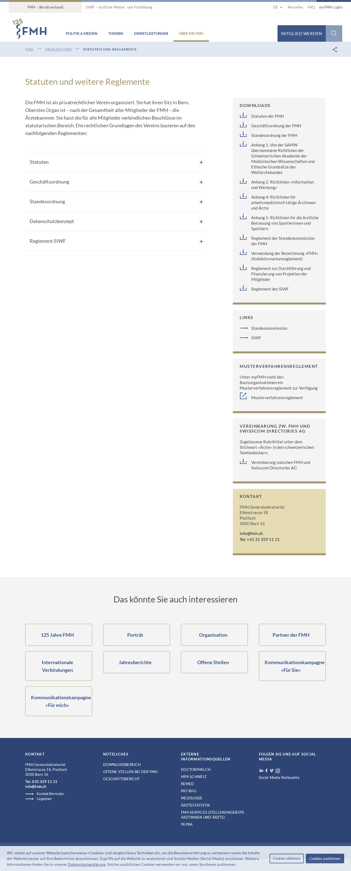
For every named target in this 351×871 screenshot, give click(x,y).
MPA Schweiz (193, 776)
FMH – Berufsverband (45, 7)
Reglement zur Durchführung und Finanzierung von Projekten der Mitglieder (281, 274)
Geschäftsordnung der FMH (276, 125)
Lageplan (44, 798)
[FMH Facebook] (266, 770)
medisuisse (192, 798)
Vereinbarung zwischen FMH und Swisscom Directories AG (280, 465)
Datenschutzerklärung (87, 864)
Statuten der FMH (267, 116)
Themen (115, 33)
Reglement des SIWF (270, 288)
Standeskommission (269, 328)
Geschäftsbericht (121, 779)
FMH (29, 49)
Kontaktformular (50, 793)
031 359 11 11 (44, 781)
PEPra (187, 824)
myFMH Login (330, 7)
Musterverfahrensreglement (277, 397)
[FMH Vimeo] (271, 770)
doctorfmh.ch (196, 769)
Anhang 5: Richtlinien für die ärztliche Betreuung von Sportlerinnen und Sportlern (285, 223)
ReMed (187, 784)
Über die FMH (191, 33)
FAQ (311, 7)
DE (278, 7)
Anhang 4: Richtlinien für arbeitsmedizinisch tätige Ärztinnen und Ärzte (283, 202)
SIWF (256, 337)
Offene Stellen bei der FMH (130, 771)
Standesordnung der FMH (274, 135)
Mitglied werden (301, 33)
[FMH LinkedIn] (261, 770)
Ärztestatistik (195, 805)
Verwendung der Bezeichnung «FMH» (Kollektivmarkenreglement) (284, 256)
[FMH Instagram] (278, 771)
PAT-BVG (188, 791)
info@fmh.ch (251, 533)
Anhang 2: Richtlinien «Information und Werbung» (282, 184)
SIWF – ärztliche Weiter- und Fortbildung (119, 7)
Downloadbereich (122, 764)
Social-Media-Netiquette (279, 777)
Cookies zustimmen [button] (325, 858)
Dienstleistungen (151, 33)
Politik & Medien (81, 33)
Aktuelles (295, 7)
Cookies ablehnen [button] (287, 858)
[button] (238, 865)
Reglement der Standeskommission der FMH (283, 241)
